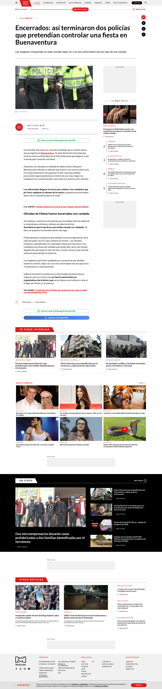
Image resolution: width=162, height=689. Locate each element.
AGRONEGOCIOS (107, 666)
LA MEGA (84, 676)
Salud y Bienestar (75, 3)
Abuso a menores (109, 126)
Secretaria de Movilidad (116, 183)
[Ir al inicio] (25, 3)
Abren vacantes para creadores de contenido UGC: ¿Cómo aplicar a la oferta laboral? (130, 606)
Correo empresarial (46, 670)
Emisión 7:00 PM (140, 9)
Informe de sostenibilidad (63, 664)
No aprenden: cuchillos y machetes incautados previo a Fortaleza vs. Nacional (121, 160)
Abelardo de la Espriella (70, 360)
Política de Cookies (101, 686)
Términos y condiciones (79, 684)
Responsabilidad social (47, 661)
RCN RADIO (84, 666)
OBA (59, 673)
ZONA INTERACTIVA (132, 664)
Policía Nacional (40, 302)
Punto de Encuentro (120, 3)
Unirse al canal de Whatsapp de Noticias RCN (58, 140)
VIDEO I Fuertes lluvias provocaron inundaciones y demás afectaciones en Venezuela (120, 146)
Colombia (37, 3)
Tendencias (98, 3)
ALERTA (83, 671)
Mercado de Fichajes (124, 586)
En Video (26, 480)
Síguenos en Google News (58, 318)
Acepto (139, 685)
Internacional (48, 3)
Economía (87, 3)
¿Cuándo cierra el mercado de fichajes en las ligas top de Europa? (131, 590)
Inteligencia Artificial (125, 618)
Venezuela (111, 141)
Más (138, 481)
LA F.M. (83, 669)
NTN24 (83, 661)
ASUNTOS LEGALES (108, 664)
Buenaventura (26, 302)
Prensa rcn (43, 673)
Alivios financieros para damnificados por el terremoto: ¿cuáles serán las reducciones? (79, 364)
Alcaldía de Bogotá (115, 156)
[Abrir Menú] (16, 3)
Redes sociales (122, 601)
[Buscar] (146, 3)
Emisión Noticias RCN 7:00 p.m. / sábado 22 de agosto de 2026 (130, 523)
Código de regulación (46, 668)
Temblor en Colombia (23, 360)
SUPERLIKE (129, 666)
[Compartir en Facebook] (144, 23)
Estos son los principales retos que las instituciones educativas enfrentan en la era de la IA (131, 623)
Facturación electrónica (67, 661)
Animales (111, 169)
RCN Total (84, 664)
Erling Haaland (21, 612)
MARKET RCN (130, 669)
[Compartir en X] (144, 29)
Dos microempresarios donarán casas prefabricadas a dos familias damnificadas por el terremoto (34, 365)
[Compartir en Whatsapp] (144, 34)
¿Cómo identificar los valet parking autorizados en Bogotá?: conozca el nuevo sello (121, 188)
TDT (93, 661)
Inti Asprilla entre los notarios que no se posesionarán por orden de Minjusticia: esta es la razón (129, 508)
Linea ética (61, 670)
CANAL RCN (137, 3)
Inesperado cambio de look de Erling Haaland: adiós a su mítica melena (37, 616)
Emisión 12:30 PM (82, 9)
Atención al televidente (47, 664)
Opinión (107, 3)
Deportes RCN (61, 3)
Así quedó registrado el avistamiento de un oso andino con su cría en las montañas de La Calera (122, 173)
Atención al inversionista (43, 676)
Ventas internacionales (66, 668)
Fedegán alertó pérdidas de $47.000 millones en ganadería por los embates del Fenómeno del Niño (130, 539)
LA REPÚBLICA (106, 661)
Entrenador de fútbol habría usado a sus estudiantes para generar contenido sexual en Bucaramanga (119, 131)
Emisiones (21, 9)
